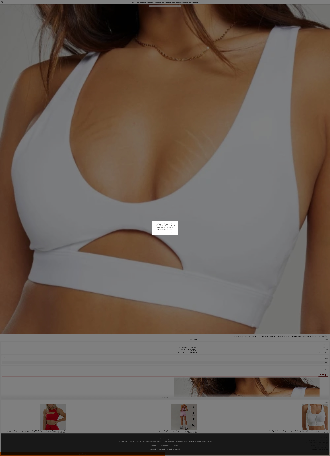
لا (171, 233)
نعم (159, 233)
